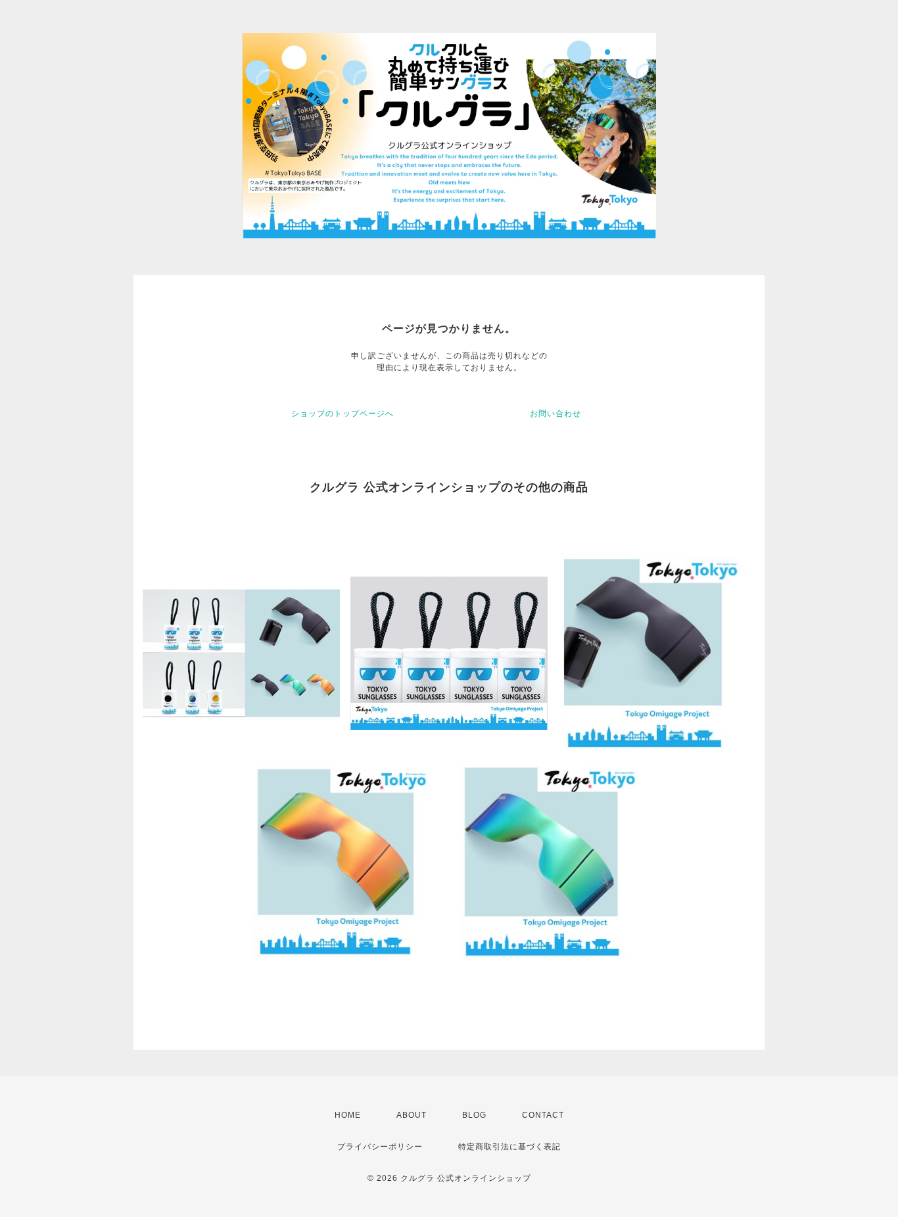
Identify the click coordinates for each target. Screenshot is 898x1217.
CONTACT (543, 1115)
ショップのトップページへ (342, 413)
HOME (348, 1115)
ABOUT (411, 1115)
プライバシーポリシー (380, 1146)
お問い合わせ (555, 413)
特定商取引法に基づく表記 (509, 1146)
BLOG (474, 1115)
